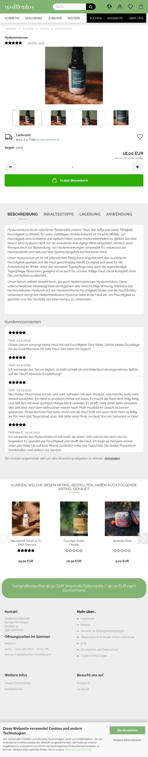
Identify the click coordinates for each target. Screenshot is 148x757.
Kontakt (85, 624)
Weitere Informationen (127, 740)
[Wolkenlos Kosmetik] (21, 6)
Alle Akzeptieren (127, 730)
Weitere (74, 18)
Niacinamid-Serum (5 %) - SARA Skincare (26, 542)
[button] (109, 6)
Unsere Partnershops (18, 683)
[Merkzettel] (130, 6)
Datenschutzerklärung (78, 749)
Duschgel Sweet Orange (74, 542)
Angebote (115, 18)
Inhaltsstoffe (59, 214)
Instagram (83, 683)
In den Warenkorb (74, 180)
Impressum (88, 618)
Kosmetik (12, 18)
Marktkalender (14, 689)
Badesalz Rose (122, 540)
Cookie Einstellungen (94, 655)
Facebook (83, 689)
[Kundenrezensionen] (13, 44)
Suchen (96, 18)
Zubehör (55, 18)
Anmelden (112, 458)
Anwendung (119, 214)
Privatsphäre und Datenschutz (99, 649)
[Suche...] (91, 6)
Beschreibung (23, 214)
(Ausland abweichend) (47, 140)
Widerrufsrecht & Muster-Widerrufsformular (108, 637)
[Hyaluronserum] (74, 75)
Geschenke (33, 18)
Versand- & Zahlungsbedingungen (102, 630)
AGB (83, 643)
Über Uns (136, 18)
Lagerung (89, 214)
